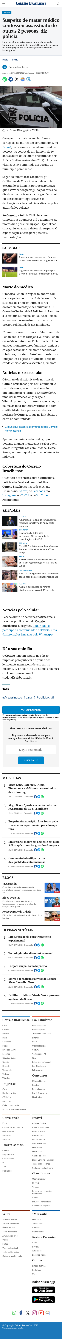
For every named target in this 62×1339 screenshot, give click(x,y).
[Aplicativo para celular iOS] (43, 1290)
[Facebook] (10, 81)
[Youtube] (41, 1313)
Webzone (6, 1135)
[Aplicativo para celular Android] (43, 1300)
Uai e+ (35, 1274)
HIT (4, 1162)
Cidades (5, 1029)
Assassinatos (13, 697)
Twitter (22, 491)
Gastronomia (8, 1131)
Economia (6, 1041)
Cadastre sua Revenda (12, 1256)
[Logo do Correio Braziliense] (31, 3)
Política (5, 1033)
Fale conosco (37, 1070)
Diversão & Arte (9, 1050)
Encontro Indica (39, 1255)
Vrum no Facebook (10, 1248)
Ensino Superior (39, 1029)
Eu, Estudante (42, 1020)
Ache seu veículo (9, 1219)
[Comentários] (28, 81)
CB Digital (6, 1097)
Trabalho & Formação (41, 1033)
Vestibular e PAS (39, 1054)
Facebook (39, 491)
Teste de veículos (9, 1231)
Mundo (5, 1046)
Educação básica (39, 1025)
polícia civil (46, 697)
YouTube (42, 495)
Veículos (35, 1187)
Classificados (41, 1173)
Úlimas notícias (38, 1139)
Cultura (35, 1050)
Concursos (39, 1075)
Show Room (37, 1147)
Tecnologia (7, 1070)
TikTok (25, 495)
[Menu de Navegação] (4, 3)
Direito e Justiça (9, 1093)
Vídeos (5, 1240)
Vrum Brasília (38, 1231)
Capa (4, 1025)
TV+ (4, 1166)
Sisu (34, 1058)
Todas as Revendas (10, 1252)
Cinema (5, 1150)
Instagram (9, 495)
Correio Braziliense (15, 1020)
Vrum (6, 1214)
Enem (34, 1041)
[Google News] (22, 81)
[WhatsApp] (4, 81)
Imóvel (37, 1118)
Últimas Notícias (39, 1046)
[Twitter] (16, 81)
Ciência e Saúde (9, 1058)
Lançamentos (38, 1135)
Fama (4, 1123)
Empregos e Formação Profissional (41, 1192)
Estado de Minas (39, 1266)
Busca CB (6, 1101)
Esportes (6, 1054)
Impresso (9, 1084)
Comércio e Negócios (41, 1205)
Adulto (35, 1197)
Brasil (15, 60)
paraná (30, 697)
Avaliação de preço (10, 1236)
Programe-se (8, 1154)
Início (5, 60)
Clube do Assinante (10, 1105)
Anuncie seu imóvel (40, 1127)
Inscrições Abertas (40, 1093)
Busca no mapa (38, 1131)
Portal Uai (36, 1270)
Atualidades (37, 1250)
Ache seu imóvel (39, 1123)
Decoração (37, 1151)
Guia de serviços (39, 1143)
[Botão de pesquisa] (58, 3)
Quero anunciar (38, 1179)
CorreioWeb (10, 1118)
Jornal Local (37, 1223)
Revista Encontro (44, 1237)
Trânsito (5, 1078)
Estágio (35, 1037)
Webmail (6, 1139)
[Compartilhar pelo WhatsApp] (42, 798)
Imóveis (35, 1183)
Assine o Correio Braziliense (14, 1109)
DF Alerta (36, 1219)
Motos (5, 1244)
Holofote (6, 1066)
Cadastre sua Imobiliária (42, 1168)
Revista (35, 1247)
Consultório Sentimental (12, 1127)
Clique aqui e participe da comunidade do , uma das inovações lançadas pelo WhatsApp (29, 630)
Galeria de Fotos (39, 1155)
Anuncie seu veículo (10, 1223)
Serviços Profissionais (41, 1201)
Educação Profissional (41, 1062)
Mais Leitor (7, 1171)
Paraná (6, 147)
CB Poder (36, 1227)
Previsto (35, 1085)
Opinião (5, 1062)
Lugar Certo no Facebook (43, 1160)
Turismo (5, 1074)
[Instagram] (34, 1313)
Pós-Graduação (39, 1066)
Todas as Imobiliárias (41, 1164)
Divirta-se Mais (12, 1145)
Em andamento (38, 1089)
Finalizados (37, 1097)
